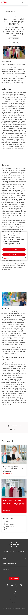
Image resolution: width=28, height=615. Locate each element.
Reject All (14, 249)
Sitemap (14, 591)
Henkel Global (10, 524)
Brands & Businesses (8, 564)
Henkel (8, 521)
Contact (13, 578)
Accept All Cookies (14, 254)
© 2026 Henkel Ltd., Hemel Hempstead (14, 608)
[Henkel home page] (2, 11)
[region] (14, 246)
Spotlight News (10, 11)
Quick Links (5, 569)
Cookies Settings (7, 258)
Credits (14, 594)
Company (4, 558)
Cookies (14, 603)
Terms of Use (14, 597)
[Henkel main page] (3, 2)
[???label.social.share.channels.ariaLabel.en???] (11, 429)
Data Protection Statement (14, 600)
